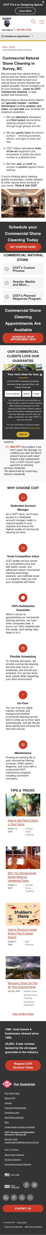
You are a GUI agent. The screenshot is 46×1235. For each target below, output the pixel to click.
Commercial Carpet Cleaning (18, 1164)
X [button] (43, 2)
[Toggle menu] (41, 22)
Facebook (26, 1185)
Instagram (34, 1185)
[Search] (33, 21)
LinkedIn (6, 1197)
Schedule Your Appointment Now (23, 338)
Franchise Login (12, 1112)
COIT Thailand (15, 1186)
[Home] (7, 22)
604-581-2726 (11, 1139)
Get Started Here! (23, 247)
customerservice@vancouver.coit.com (22, 1142)
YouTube (30, 1197)
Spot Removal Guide (14, 1117)
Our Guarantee (24, 1084)
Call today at (16, 29)
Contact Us (23, 1208)
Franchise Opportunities (15, 1107)
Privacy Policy (22, 1222)
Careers (8, 1103)
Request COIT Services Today (23, 1065)
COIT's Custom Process (24, 269)
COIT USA (15, 1174)
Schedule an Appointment (17, 36)
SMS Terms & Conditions (33, 1227)
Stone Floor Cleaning (14, 1154)
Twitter (22, 1197)
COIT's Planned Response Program (27, 297)
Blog (7, 1122)
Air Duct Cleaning (13, 1159)
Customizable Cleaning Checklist (20, 1127)
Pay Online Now (12, 1093)
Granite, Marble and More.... (24, 283)
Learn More (25, 10)
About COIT (10, 1098)
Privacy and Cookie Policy (14, 1227)
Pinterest (14, 1197)
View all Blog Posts (23, 1014)
